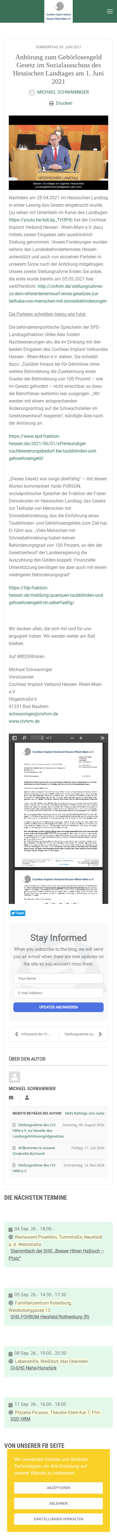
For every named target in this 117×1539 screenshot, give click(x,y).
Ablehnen (58, 1503)
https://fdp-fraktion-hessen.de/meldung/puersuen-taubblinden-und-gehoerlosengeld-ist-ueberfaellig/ (56, 595)
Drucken (64, 103)
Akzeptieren (58, 1488)
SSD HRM (20, 1419)
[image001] (58, 153)
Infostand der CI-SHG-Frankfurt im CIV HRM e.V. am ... (39, 1034)
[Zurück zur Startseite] (58, 11)
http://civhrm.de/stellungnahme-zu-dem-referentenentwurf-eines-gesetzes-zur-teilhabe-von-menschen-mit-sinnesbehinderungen (58, 294)
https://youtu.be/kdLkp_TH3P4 (40, 220)
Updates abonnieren (58, 1007)
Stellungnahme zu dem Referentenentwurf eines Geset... (86, 1034)
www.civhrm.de (24, 721)
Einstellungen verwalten (58, 1519)
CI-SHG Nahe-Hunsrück (34, 1368)
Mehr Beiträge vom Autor (85, 1113)
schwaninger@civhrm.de (33, 714)
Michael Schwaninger (63, 92)
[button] (110, 11)
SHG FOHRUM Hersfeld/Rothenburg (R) (50, 1317)
